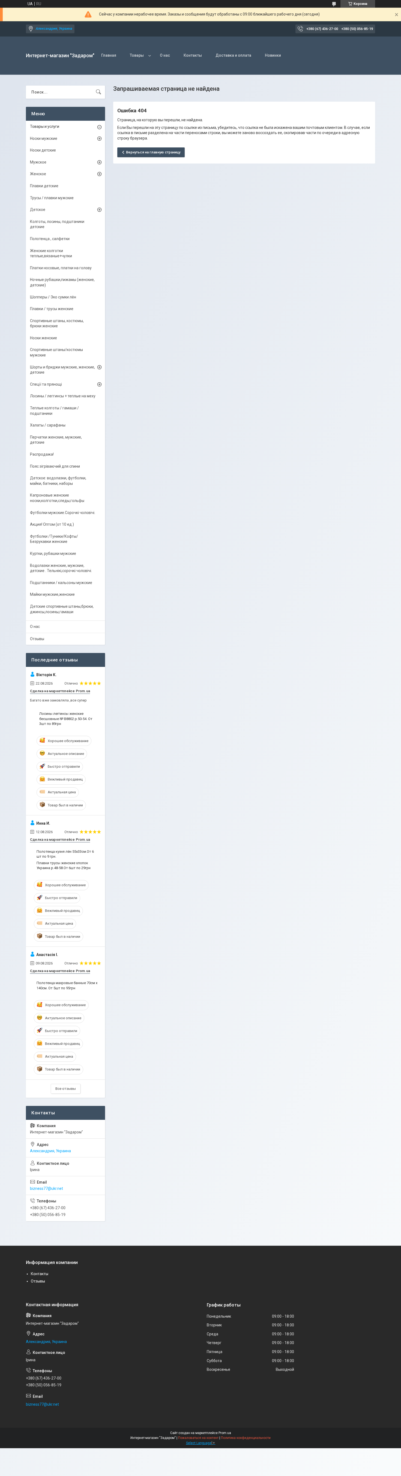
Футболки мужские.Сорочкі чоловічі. (62, 512)
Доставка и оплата (233, 55)
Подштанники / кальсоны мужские (61, 582)
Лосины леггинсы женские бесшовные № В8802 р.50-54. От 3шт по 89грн (65, 718)
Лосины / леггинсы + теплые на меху (62, 396)
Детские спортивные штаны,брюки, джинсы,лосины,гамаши (62, 609)
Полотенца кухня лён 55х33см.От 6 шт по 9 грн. (65, 853)
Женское (38, 174)
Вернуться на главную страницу (153, 152)
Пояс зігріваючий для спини (55, 466)
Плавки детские (44, 186)
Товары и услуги (44, 126)
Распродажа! (42, 454)
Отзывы (37, 639)
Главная (108, 55)
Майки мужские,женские (52, 594)
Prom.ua (225, 1433)
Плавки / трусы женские (51, 309)
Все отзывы (65, 1089)
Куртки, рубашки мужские (53, 553)
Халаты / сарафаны (47, 425)
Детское (37, 209)
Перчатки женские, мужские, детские (56, 440)
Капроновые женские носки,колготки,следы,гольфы (57, 498)
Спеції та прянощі (46, 384)
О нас (165, 55)
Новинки (273, 55)
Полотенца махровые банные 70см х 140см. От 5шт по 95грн (67, 985)
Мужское (38, 162)
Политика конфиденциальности (246, 1438)
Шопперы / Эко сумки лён (53, 297)
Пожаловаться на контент (198, 1438)
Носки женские (43, 338)
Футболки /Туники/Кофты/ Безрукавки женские (54, 539)
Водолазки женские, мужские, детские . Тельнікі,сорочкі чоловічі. (61, 568)
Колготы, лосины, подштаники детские (57, 224)
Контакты (193, 55)
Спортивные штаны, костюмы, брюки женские (57, 323)
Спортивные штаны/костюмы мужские (56, 352)
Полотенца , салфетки (50, 239)
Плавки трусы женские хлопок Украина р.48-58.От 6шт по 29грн (64, 865)
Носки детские (43, 150)
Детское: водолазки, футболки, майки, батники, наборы (58, 481)
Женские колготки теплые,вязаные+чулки (51, 253)
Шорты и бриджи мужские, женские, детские (62, 370)
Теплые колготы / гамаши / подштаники (54, 411)
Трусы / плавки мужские (52, 198)
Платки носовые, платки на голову (61, 268)
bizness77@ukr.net (46, 1188)
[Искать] (98, 92)
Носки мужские (43, 138)
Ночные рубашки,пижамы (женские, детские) (62, 282)
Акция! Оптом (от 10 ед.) (52, 524)
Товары (137, 55)
